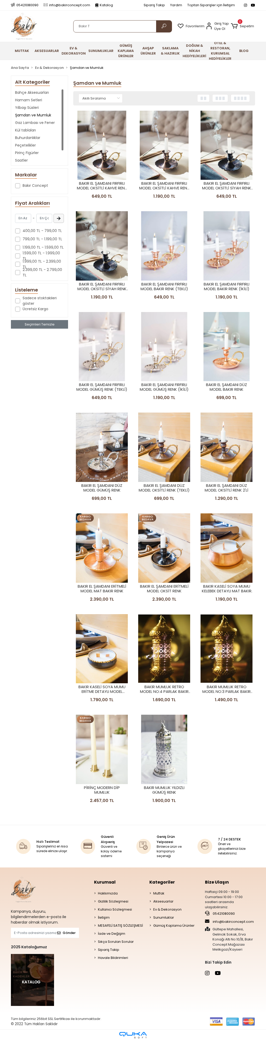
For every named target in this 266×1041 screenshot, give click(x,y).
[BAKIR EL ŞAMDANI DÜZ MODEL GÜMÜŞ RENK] (102, 447)
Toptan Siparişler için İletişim (211, 5)
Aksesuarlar (163, 901)
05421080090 (223, 913)
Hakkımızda (108, 893)
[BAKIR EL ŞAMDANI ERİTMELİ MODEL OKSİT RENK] (164, 548)
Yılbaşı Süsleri (27, 107)
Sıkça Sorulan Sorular (116, 941)
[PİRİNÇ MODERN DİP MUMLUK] (102, 749)
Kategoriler (162, 882)
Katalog (106, 5)
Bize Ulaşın (217, 882)
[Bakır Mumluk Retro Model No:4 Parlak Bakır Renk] (164, 649)
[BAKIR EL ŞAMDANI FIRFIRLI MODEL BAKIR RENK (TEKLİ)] (164, 246)
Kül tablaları (25, 130)
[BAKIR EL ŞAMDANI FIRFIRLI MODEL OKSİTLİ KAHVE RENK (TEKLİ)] (102, 145)
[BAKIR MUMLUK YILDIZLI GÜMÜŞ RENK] (164, 749)
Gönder (69, 932)
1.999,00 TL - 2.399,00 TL (42, 264)
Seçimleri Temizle (40, 324)
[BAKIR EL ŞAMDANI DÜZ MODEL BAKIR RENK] (226, 346)
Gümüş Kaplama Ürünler (174, 925)
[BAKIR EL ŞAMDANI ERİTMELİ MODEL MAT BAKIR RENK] (102, 548)
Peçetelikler (25, 145)
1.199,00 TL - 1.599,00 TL (43, 247)
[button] (242, 26)
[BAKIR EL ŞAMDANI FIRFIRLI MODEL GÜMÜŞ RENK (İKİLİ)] (164, 346)
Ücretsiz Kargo (35, 308)
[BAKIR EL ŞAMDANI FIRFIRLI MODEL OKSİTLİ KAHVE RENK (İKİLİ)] (164, 145)
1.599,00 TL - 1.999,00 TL (41, 255)
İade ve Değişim (111, 933)
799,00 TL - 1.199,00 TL (42, 239)
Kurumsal (105, 882)
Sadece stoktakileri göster (40, 300)
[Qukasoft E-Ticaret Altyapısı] (133, 1035)
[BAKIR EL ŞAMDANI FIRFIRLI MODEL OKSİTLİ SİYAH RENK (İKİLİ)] (102, 246)
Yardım (176, 5)
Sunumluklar (163, 917)
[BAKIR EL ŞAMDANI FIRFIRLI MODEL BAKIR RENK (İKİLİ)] (226, 246)
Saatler (21, 160)
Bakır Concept (35, 185)
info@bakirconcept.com (233, 921)
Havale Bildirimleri (113, 957)
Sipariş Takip (154, 5)
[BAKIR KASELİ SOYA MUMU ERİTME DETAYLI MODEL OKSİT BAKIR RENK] (102, 649)
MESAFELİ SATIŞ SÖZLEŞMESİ (120, 925)
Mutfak (158, 893)
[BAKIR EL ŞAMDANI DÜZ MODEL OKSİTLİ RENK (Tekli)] (164, 447)
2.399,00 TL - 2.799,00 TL (42, 272)
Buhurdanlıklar (27, 137)
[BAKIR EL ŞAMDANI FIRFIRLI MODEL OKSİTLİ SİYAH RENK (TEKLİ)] (226, 145)
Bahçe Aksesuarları (32, 92)
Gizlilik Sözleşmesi (113, 901)
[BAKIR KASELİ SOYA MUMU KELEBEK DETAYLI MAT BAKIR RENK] (226, 548)
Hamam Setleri (28, 100)
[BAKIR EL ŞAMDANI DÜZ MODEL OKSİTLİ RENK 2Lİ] (226, 447)
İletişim (104, 917)
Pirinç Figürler (27, 152)
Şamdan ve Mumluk (33, 115)
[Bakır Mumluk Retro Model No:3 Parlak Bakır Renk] (226, 649)
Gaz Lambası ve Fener (35, 122)
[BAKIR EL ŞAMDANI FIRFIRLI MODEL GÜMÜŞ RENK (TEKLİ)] (102, 346)
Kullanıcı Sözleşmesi (115, 909)
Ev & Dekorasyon (167, 909)
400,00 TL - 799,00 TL (42, 230)
